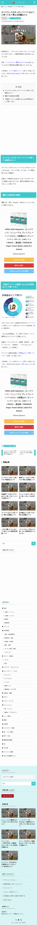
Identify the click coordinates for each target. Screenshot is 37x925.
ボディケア (8, 675)
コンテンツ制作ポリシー (10, 892)
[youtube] (18, 920)
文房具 (6, 724)
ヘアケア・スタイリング (11, 667)
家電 (5, 720)
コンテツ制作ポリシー (15, 71)
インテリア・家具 (9, 728)
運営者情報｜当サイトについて (12, 884)
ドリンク (6, 626)
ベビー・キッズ (8, 701)
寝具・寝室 (8, 645)
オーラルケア (8, 678)
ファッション (8, 705)
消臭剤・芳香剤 (9, 641)
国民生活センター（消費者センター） (12, 914)
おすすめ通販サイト (10, 756)
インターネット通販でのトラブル (16, 62)
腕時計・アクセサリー (11, 712)
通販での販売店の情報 (12, 96)
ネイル (6, 659)
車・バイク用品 (8, 732)
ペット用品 (7, 716)
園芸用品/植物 (8, 740)
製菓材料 (7, 622)
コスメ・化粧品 (8, 656)
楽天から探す (19, 265)
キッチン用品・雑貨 (15, 18)
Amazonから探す (19, 260)
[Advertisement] (18, 129)
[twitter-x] (16, 920)
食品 (5, 608)
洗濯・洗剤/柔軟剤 (10, 634)
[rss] (21, 920)
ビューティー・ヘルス (10, 671)
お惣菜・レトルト (9, 615)
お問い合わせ (25, 73)
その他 (6, 748)
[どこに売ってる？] (18, 2)
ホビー (6, 697)
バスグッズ (8, 652)
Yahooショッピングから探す (19, 271)
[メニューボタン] (2, 2)
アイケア (7, 682)
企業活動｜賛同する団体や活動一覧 (14, 896)
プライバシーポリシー (10, 880)
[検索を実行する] (33, 543)
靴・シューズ (8, 708)
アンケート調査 (8, 752)
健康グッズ (8, 685)
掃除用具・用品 (9, 638)
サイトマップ (7, 888)
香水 (6, 663)
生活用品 (6, 630)
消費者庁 (4, 912)
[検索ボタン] (34, 2)
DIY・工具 (7, 736)
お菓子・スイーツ (9, 612)
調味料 (6, 619)
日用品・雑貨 (8, 693)
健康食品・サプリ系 (10, 689)
